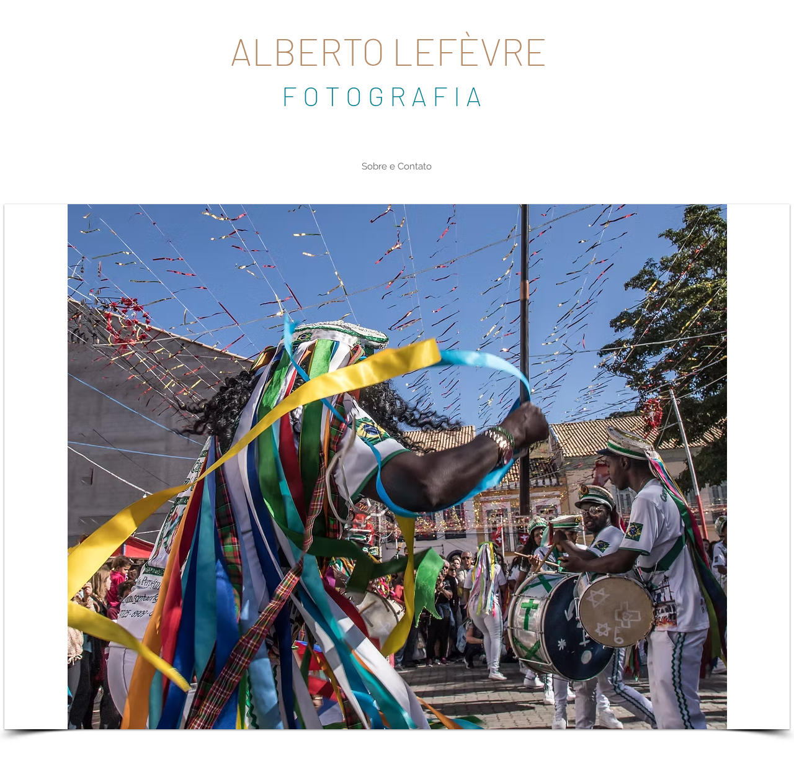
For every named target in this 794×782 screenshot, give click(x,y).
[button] (397, 466)
